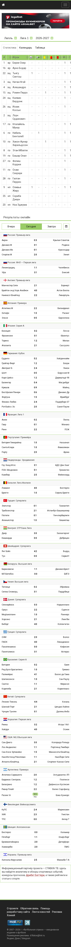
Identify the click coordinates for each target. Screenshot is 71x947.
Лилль (66, 420)
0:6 (35, 392)
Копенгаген (63, 624)
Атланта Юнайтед (10, 762)
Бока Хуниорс (62, 795)
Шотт (4, 373)
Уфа (4, 272)
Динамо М (7, 245)
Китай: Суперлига (16, 696)
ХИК (4, 814)
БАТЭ (66, 574)
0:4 (35, 382)
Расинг (65, 313)
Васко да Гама (62, 674)
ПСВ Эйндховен (10, 470)
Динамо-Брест (62, 569)
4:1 (35, 674)
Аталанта (6, 345)
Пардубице (63, 592)
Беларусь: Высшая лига (20, 564)
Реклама (57, 911)
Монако (65, 424)
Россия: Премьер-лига (19, 235)
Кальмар (65, 832)
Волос (66, 637)
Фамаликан (63, 447)
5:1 (35, 470)
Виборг (5, 624)
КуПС (4, 809)
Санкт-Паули (63, 407)
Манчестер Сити (10, 285)
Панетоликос (8, 652)
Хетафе (5, 313)
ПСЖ (67, 429)
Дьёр (4, 533)
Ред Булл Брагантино (12, 669)
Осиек (66, 729)
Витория (6, 665)
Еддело (5, 358)
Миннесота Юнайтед (59, 752)
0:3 (35, 240)
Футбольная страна (33, 929)
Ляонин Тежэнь (9, 702)
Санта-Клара (8, 447)
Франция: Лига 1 (16, 414)
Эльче (5, 318)
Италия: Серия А (16, 325)
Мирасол (64, 684)
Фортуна (6, 397)
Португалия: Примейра (19, 437)
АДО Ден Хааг (62, 465)
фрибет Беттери (35, 875)
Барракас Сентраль (11, 779)
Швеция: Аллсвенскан (19, 827)
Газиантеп (64, 506)
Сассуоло (64, 345)
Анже (4, 420)
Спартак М (7, 254)
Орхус (5, 610)
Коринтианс (63, 689)
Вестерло (64, 488)
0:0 (35, 538)
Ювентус (65, 336)
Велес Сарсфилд (60, 789)
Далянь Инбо (62, 711)
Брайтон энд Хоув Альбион (15, 290)
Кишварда (7, 538)
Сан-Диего (7, 742)
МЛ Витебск (7, 574)
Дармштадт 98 (62, 378)
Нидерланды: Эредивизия (21, 460)
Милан (66, 341)
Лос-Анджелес (9, 747)
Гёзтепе (5, 515)
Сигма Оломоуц (9, 592)
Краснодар (63, 250)
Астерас (65, 652)
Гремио (65, 669)
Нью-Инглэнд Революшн (14, 757)
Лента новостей (41, 911)
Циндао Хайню (62, 707)
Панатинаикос (9, 647)
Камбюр (6, 475)
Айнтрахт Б (7, 368)
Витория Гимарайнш (11, 442)
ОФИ (4, 637)
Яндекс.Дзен (13, 938)
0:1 (35, 250)
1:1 (35, 267)
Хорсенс (6, 619)
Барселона (64, 318)
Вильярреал (63, 308)
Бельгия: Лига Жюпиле (19, 482)
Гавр (4, 424)
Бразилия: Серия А (17, 659)
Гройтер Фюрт (8, 363)
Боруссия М (63, 373)
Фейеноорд (63, 475)
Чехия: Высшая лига (18, 581)
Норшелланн (63, 605)
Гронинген (64, 470)
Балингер (6, 382)
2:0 (35, 254)
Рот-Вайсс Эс (8, 407)
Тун (3, 556)
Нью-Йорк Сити (62, 757)
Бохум (66, 363)
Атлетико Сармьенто (12, 775)
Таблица (40, 47)
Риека (5, 724)
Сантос (5, 684)
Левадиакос (63, 642)
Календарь (25, 47)
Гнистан (65, 814)
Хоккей (11, 915)
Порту (4, 452)
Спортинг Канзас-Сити (58, 762)
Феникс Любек (9, 402)
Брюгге (5, 493)
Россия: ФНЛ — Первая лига (22, 262)
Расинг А (6, 795)
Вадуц (66, 551)
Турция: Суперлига (17, 500)
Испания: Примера (17, 303)
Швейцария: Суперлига (19, 546)
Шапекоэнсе (8, 679)
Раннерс (65, 614)
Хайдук (5, 729)
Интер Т (65, 819)
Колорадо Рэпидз (60, 742)
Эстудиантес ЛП (61, 775)
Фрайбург (64, 397)
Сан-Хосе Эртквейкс (12, 752)
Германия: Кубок (16, 353)
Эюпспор (6, 506)
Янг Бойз (6, 551)
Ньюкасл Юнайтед (11, 295)
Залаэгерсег (63, 533)
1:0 (35, 313)
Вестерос (6, 832)
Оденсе (65, 610)
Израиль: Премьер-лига (20, 854)
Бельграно (7, 784)
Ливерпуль (64, 295)
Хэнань (65, 702)
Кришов (5, 387)
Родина (65, 245)
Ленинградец (8, 267)
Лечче (66, 331)
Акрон (5, 240)
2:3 (35, 814)
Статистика (9, 47)
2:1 (35, 285)
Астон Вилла (63, 290)
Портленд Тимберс (60, 747)
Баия (66, 665)
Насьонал (64, 442)
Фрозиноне (7, 336)
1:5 (35, 397)
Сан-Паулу (64, 679)
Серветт (65, 556)
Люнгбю (65, 619)
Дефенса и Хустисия (59, 784)
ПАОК (4, 642)
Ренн (4, 429)
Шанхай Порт (8, 707)
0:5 (35, 318)
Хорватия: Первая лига (19, 719)
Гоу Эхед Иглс (9, 465)
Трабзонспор (8, 510)
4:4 (35, 702)
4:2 (35, 551)
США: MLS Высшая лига (20, 737)
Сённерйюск (8, 605)
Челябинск (63, 267)
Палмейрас (7, 674)
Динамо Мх (7, 250)
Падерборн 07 (62, 402)
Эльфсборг (63, 837)
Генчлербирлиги (61, 515)
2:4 (35, 368)
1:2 (35, 341)
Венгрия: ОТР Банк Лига (20, 528)
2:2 (35, 295)
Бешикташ (64, 520)
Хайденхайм (63, 358)
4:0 (35, 290)
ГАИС (66, 847)
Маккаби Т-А (63, 860)
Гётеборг (6, 837)
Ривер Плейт (8, 789)
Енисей (65, 272)
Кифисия (64, 647)
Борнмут (65, 285)
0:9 (35, 387)
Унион (66, 368)
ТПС (4, 819)
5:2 (35, 358)
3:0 (35, 533)
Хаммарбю (7, 847)
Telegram (25, 938)
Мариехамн (63, 809)
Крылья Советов (61, 240)
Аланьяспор (8, 520)
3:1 (35, 245)
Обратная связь (29, 908)
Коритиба (6, 689)
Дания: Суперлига (17, 599)
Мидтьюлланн (9, 614)
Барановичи (8, 569)
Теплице (6, 587)
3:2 (35, 724)
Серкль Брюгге (62, 493)
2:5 (35, 475)
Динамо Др (63, 392)
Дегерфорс (63, 842)
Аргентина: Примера (18, 769)
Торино (5, 341)
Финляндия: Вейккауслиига (22, 804)
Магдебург (64, 382)
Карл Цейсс (7, 378)
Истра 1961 (63, 724)
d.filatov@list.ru (37, 935)
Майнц (66, 387)
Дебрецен (64, 538)
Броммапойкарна (10, 842)
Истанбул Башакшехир (58, 510)
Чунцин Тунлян (9, 711)
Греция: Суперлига (17, 632)
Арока (66, 452)
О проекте (12, 908)
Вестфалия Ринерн (11, 392)
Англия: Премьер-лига (19, 280)
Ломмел (6, 488)
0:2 (35, 331)
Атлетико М (7, 308)
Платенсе (64, 779)
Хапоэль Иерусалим (12, 860)
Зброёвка (64, 587)
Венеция (6, 331)
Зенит (66, 254)
